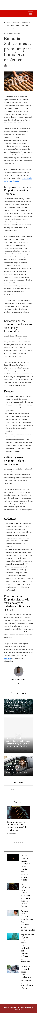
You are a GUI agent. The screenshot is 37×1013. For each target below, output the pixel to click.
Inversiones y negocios (12, 34)
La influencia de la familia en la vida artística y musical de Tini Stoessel (17, 826)
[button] (14, 842)
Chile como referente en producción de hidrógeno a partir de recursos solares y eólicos (18, 703)
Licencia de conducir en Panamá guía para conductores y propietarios (17, 765)
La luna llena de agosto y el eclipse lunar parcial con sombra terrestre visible (25, 867)
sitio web (7, 658)
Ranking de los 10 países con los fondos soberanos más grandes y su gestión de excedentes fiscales (18, 742)
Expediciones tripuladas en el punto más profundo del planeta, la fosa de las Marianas (27, 948)
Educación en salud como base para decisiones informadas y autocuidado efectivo (27, 977)
